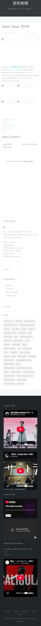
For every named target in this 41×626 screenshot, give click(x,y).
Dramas (16, 611)
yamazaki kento (9, 383)
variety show (21, 380)
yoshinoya (20, 383)
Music (19, 248)
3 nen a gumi (8, 321)
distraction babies (26, 337)
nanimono (32, 356)
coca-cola (22, 333)
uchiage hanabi (9, 380)
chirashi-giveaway (10, 333)
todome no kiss (9, 376)
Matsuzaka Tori (12, 70)
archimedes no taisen (27, 325)
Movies (25, 611)
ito (19, 348)
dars (29, 333)
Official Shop (8, 254)
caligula (31, 329)
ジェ (24, 33)
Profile (7, 611)
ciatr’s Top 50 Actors (30, 144)
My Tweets (7, 307)
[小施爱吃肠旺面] (16, 67)
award (24, 329)
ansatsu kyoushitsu (10, 325)
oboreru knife (9, 360)
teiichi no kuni (29, 372)
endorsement (18, 340)
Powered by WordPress (13, 619)
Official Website (9, 248)
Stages (20, 614)
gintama (7, 344)
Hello (7, 285)
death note (8, 337)
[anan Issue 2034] (20, 50)
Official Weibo (8, 245)
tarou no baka (16, 372)
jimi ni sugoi (27, 348)
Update (8, 296)
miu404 (6, 356)
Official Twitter (8, 251)
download (7, 340)
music (13, 356)
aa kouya (18, 321)
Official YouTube (9, 242)
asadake (6, 329)
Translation (9, 292)
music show (22, 356)
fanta (27, 340)
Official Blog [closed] (11, 256)
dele (16, 337)
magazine (5, 137)
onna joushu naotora (24, 360)
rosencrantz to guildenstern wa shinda (17, 368)
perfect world (9, 364)
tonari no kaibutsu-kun (25, 376)
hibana (24, 344)
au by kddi (15, 329)
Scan (33, 33)
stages (6, 372)
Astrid (32, 619)
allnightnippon (29, 321)
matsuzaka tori (15, 137)
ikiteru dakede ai (9, 348)
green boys (16, 344)
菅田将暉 (20, 3)
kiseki (6, 352)
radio (18, 364)
